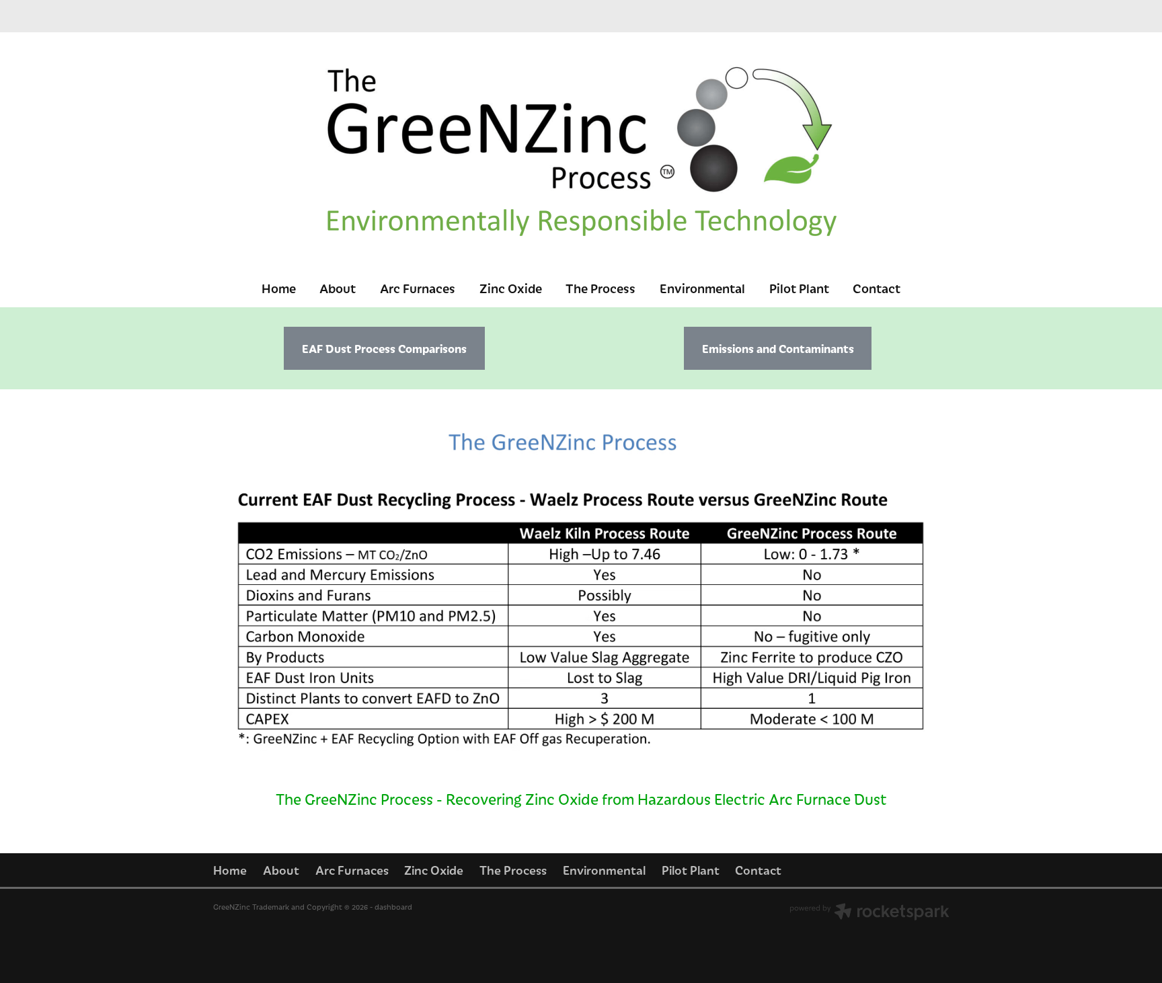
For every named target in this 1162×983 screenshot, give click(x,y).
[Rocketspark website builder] (869, 913)
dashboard (393, 907)
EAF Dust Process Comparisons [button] (384, 348)
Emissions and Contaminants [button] (778, 348)
